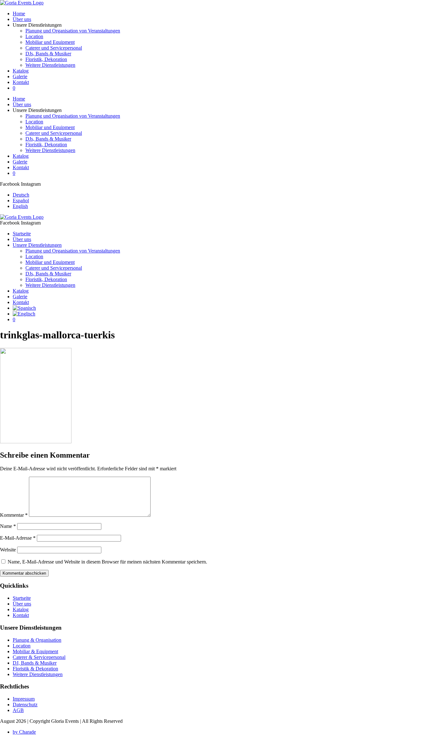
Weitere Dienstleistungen (50, 65)
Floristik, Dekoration (46, 59)
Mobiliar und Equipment (50, 42)
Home (19, 13)
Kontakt (21, 82)
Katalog (21, 70)
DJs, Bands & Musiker (48, 53)
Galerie (20, 76)
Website (8, 549)
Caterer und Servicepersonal (53, 48)
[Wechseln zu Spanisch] (24, 308)
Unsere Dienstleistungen (37, 245)
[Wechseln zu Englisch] (24, 313)
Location (34, 36)
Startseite (22, 233)
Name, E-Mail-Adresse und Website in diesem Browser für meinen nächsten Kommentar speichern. (107, 561)
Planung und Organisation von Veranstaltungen (72, 30)
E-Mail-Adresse (18, 538)
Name (8, 526)
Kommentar (14, 515)
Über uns (22, 19)
